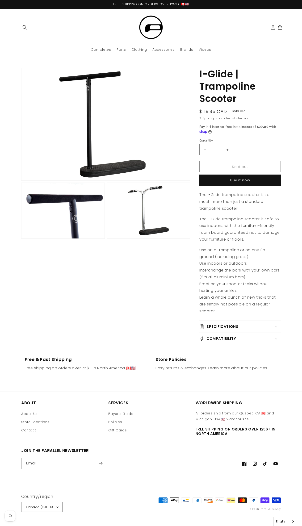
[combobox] (285, 521)
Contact (28, 430)
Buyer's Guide (120, 413)
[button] (24, 27)
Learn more (219, 368)
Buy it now (240, 180)
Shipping (206, 118)
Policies (115, 422)
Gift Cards (117, 430)
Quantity (206, 140)
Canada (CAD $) (39, 507)
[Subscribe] (101, 463)
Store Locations (35, 422)
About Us (29, 413)
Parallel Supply (270, 509)
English (282, 521)
